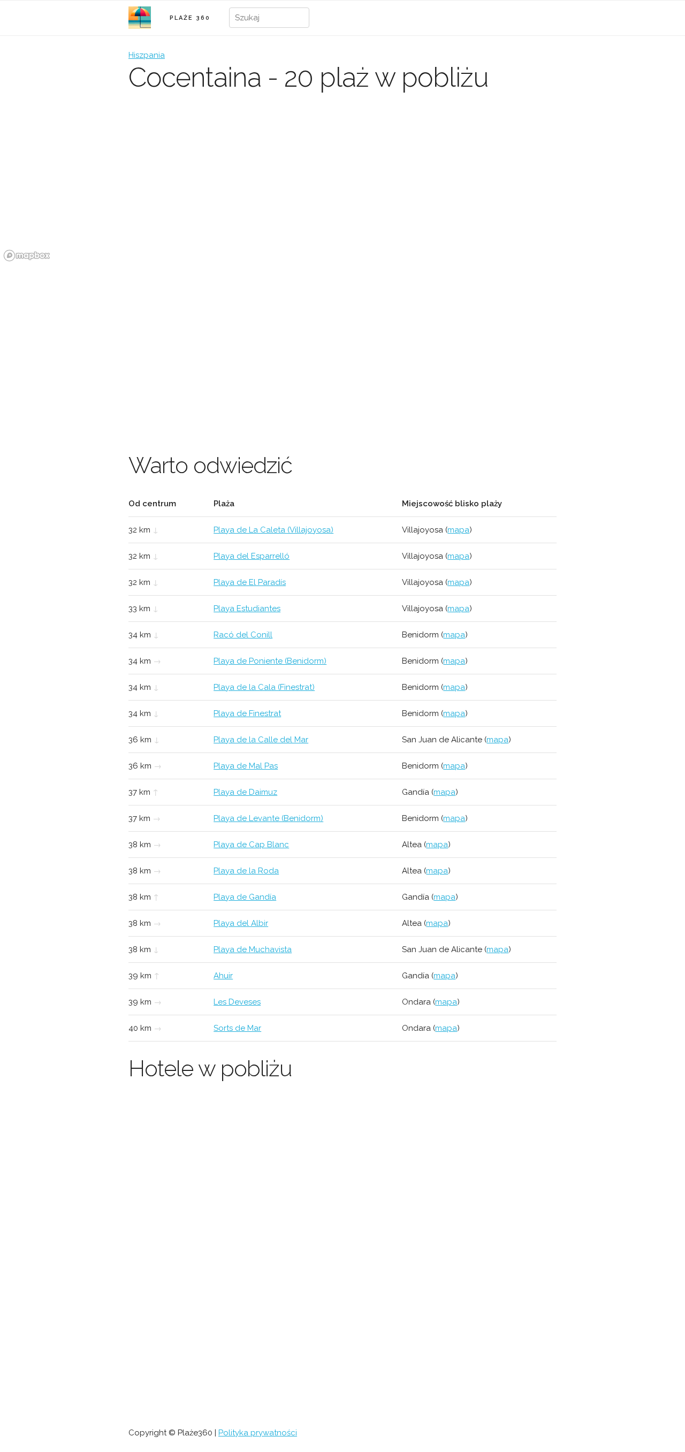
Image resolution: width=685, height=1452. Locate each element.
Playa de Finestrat (247, 713)
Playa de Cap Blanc (251, 844)
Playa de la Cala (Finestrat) (264, 687)
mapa (458, 530)
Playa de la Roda (246, 871)
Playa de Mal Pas (246, 766)
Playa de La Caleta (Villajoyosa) (273, 530)
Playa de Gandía (245, 897)
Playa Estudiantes (247, 608)
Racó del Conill (243, 635)
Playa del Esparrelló (252, 556)
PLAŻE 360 (190, 17)
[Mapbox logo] (26, 255)
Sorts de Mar (237, 1028)
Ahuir (223, 975)
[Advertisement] (342, 345)
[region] (342, 184)
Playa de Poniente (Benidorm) (270, 661)
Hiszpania (146, 55)
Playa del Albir (241, 923)
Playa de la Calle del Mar (261, 739)
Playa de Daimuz (245, 792)
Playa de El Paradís (250, 582)
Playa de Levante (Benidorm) (268, 818)
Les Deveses (237, 1002)
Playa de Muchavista (253, 949)
